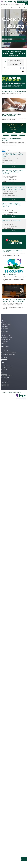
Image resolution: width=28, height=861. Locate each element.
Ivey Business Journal (7, 368)
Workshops (4, 343)
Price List (4, 369)
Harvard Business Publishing (9, 352)
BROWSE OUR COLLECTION (14, 37)
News (25, 7)
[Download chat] (23, 71)
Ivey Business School (7, 366)
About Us (4, 320)
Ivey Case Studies (6, 351)
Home (3, 319)
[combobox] (12, 4)
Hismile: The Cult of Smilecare (11, 220)
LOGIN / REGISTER (22, 1)
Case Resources (6, 334)
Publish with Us (5, 326)
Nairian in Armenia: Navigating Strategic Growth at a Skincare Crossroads (11, 204)
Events (3, 362)
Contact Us (4, 322)
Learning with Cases (7, 337)
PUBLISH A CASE (14, 41)
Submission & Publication (17, 7)
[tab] (3, 150)
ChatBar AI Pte (6, 71)
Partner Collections (6, 324)
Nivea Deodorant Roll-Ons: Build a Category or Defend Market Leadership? (12, 171)
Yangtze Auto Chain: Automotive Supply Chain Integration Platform (12, 188)
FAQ (3, 364)
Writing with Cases (6, 339)
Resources (5, 7)
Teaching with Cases (7, 336)
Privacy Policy (5, 377)
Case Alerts (5, 341)
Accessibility (5, 328)
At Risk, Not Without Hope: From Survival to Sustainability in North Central (12, 154)
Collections (4, 349)
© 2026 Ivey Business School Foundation (11, 392)
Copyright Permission (7, 375)
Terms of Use (5, 379)
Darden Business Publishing (8, 354)
